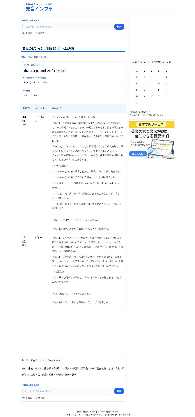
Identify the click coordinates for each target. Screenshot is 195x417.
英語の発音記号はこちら (140, 112)
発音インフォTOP (73, 414)
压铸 (67, 374)
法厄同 (75, 368)
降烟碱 (59, 374)
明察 (67, 368)
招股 (51, 374)
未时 (92, 368)
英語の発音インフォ (86, 411)
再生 (24, 124)
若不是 (84, 368)
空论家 (38, 368)
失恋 (44, 374)
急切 (110, 368)
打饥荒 (31, 374)
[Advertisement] (116, 7)
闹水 (23, 368)
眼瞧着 (47, 368)
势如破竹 (101, 368)
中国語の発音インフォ (108, 411)
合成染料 (58, 368)
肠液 (74, 374)
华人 (117, 368)
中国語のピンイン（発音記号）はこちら (146, 115)
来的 (30, 368)
